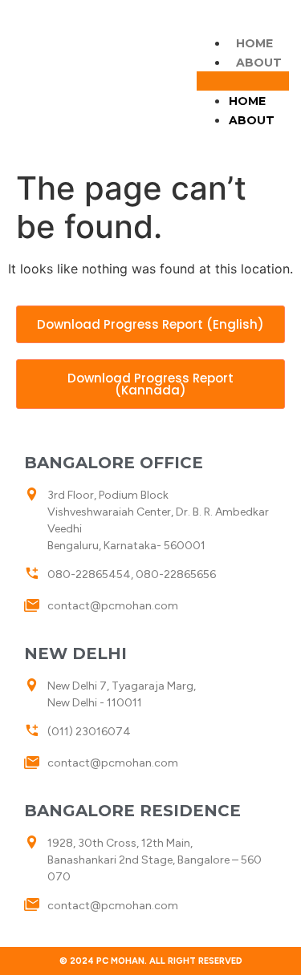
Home (254, 43)
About (259, 62)
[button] (243, 81)
